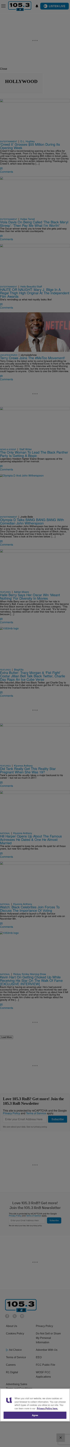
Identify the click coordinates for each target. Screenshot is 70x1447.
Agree (35, 1415)
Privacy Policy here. (47, 1408)
